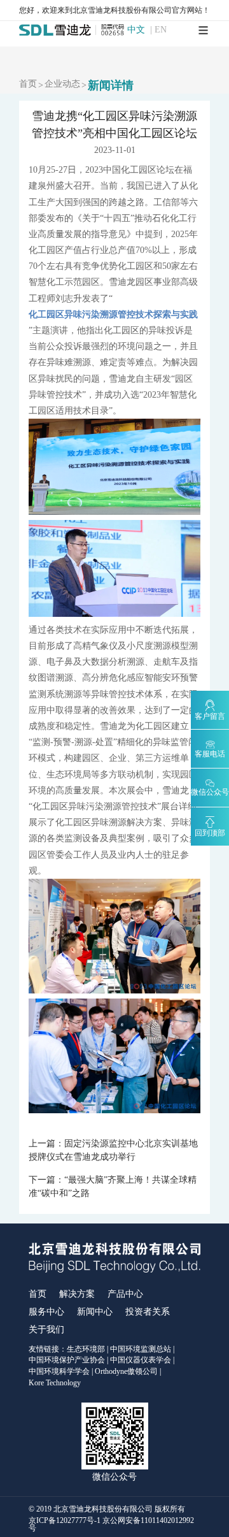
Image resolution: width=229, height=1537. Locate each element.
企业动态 (62, 84)
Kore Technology (55, 1383)
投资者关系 (147, 1312)
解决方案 (77, 1294)
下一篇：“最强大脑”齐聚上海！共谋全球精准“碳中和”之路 (113, 1186)
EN (161, 29)
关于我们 (46, 1329)
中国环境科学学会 (59, 1371)
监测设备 (82, 838)
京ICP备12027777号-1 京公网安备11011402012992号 (111, 1524)
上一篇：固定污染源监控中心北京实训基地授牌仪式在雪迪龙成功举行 (113, 1150)
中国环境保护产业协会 (67, 1360)
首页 (28, 84)
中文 (136, 29)
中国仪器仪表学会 (140, 1360)
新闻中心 (95, 1312)
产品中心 (125, 1294)
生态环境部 (86, 1349)
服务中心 (46, 1312)
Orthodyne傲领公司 (126, 1371)
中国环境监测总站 (140, 1349)
